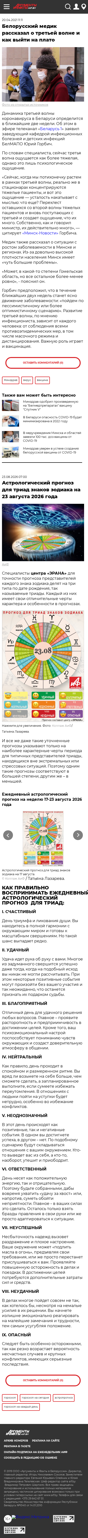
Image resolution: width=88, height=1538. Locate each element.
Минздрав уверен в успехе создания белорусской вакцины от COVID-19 (51, 450)
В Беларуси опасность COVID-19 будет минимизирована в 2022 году (52, 419)
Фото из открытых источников (25, 104)
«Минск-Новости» (40, 233)
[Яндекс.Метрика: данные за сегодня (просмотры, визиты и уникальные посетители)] (30, 1517)
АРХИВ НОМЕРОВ (16, 1440)
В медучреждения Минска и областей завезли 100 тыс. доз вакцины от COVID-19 (52, 436)
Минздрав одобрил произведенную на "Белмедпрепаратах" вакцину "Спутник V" (50, 405)
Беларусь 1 (51, 128)
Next (78, 835)
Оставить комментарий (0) (43, 362)
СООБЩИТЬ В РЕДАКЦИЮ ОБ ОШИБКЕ (30, 1457)
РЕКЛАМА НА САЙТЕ (46, 1440)
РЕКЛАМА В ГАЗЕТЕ (17, 1446)
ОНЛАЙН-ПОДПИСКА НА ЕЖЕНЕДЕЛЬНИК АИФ (35, 1452)
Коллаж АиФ (62, 725)
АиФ (5, 564)
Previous (7, 835)
